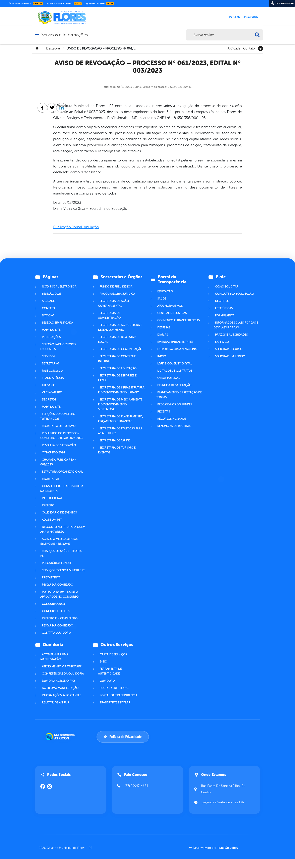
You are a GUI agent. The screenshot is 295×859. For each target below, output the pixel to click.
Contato (249, 48)
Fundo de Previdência (116, 286)
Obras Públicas (168, 377)
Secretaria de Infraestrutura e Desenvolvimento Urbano (121, 390)
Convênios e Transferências (178, 320)
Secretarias (50, 363)
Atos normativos (170, 305)
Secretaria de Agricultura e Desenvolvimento (120, 327)
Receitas (163, 411)
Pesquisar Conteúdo (57, 584)
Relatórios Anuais (55, 702)
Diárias (162, 334)
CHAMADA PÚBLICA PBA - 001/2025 (58, 462)
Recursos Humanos (171, 418)
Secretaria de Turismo (58, 425)
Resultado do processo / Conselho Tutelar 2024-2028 (61, 436)
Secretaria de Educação (118, 368)
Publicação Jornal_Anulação (76, 227)
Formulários (224, 315)
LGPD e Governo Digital (174, 363)
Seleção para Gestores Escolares (58, 347)
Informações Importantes (61, 695)
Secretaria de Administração (109, 315)
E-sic (103, 661)
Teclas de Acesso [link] (65, 3)
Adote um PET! (52, 519)
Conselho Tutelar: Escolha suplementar (61, 488)
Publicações (51, 337)
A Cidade (234, 48)
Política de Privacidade (125, 737)
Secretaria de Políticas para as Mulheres (120, 431)
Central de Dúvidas (172, 313)
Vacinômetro (52, 392)
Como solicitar (226, 286)
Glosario (48, 385)
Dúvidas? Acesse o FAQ (58, 680)
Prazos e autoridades (231, 334)
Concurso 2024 (53, 452)
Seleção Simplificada (57, 322)
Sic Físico (222, 341)
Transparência (53, 377)
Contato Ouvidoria (56, 632)
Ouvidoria (107, 680)
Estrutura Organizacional (177, 349)
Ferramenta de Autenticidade (110, 671)
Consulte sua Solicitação (234, 293)
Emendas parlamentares (175, 341)
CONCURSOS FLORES (55, 611)
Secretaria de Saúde (115, 440)
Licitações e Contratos (174, 370)
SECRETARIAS (50, 478)
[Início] (37, 48)
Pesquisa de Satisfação (59, 445)
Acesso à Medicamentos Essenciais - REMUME (58, 541)
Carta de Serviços (113, 654)
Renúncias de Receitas (173, 425)
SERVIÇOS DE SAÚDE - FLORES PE (60, 553)
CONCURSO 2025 (53, 603)
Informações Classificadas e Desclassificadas (236, 325)
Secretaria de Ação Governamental (113, 303)
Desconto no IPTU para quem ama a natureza (62, 529)
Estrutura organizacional (62, 471)
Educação (165, 291)
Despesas (163, 327)
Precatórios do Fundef (174, 404)
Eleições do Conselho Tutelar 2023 (57, 416)
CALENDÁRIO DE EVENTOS (59, 512)
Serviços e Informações (64, 34)
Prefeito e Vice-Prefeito (59, 618)
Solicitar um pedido (230, 356)
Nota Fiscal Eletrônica (59, 286)
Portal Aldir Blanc (114, 688)
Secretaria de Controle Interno (117, 359)
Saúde (161, 298)
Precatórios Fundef (57, 563)
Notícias (48, 315)
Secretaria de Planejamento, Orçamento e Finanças (120, 419)
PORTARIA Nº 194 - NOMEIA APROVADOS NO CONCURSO (59, 594)
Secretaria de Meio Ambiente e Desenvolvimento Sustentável (120, 404)
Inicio (161, 356)
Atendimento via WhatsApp (61, 666)
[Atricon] (61, 736)
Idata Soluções (228, 848)
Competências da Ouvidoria (63, 673)
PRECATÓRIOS (51, 577)
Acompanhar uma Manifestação (54, 657)
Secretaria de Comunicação (121, 349)
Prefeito (48, 505)
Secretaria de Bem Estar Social (117, 339)
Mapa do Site (51, 329)
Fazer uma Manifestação (60, 688)
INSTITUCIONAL (52, 498)
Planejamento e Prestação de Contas (179, 395)
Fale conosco (52, 370)
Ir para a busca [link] (26, 3)
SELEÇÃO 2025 (51, 293)
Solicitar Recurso (228, 349)
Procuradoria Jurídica (117, 293)
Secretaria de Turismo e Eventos (117, 450)
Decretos (49, 399)
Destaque (53, 48)
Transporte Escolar (115, 702)
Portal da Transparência (118, 695)
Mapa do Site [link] (101, 3)
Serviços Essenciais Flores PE (63, 570)
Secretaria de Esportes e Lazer (117, 378)
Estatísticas (224, 308)
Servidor (48, 356)
